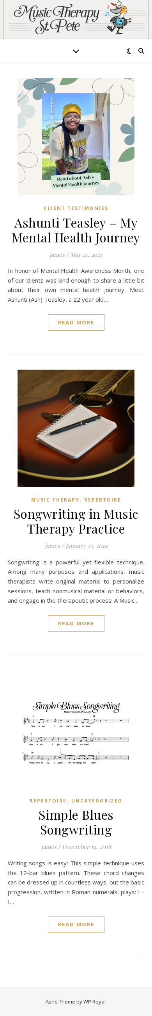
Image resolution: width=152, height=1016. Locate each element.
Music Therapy (55, 499)
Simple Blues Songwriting (76, 822)
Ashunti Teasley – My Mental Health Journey (76, 230)
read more (76, 322)
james (57, 254)
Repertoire (102, 499)
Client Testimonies (76, 208)
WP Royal (94, 1001)
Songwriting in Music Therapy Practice (76, 521)
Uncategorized (96, 800)
